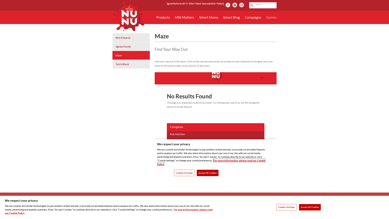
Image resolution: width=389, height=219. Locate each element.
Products (163, 17)
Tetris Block (122, 64)
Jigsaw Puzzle (123, 46)
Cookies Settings (286, 207)
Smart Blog (231, 17)
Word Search (122, 37)
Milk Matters (184, 17)
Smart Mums (208, 17)
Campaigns (253, 17)
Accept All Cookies (310, 207)
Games (271, 17)
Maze (118, 55)
